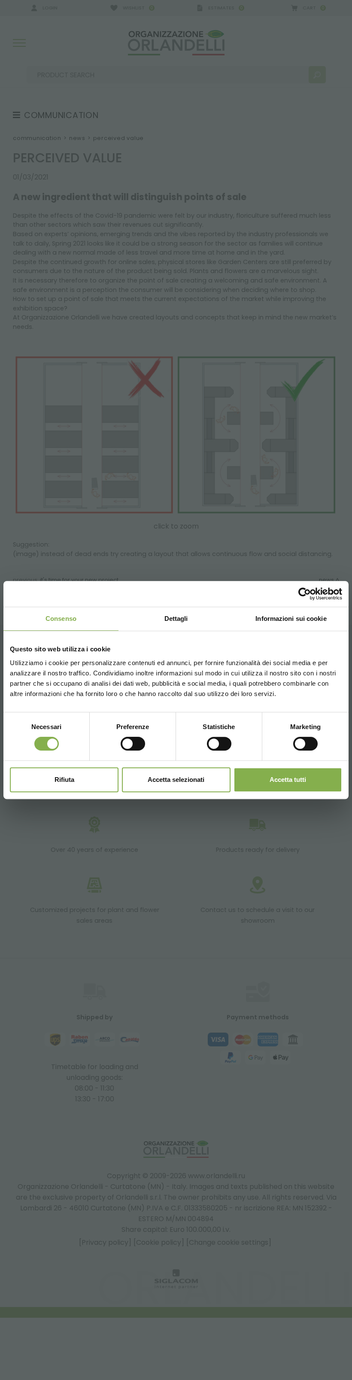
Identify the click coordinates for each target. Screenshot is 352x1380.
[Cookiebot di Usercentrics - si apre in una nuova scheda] (304, 593)
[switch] (133, 744)
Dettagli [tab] (176, 618)
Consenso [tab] (61, 618)
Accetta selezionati (176, 779)
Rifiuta (64, 779)
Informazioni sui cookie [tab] (290, 618)
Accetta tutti (288, 779)
